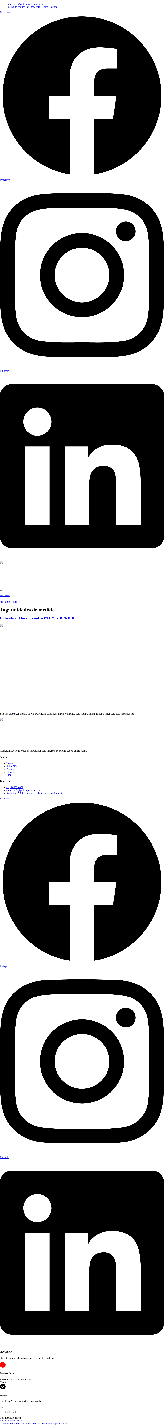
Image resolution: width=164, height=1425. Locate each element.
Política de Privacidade (11, 1420)
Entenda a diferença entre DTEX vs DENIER (37, 618)
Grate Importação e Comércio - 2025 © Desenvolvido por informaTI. (35, 1423)
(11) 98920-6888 (8, 602)
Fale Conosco (5, 596)
